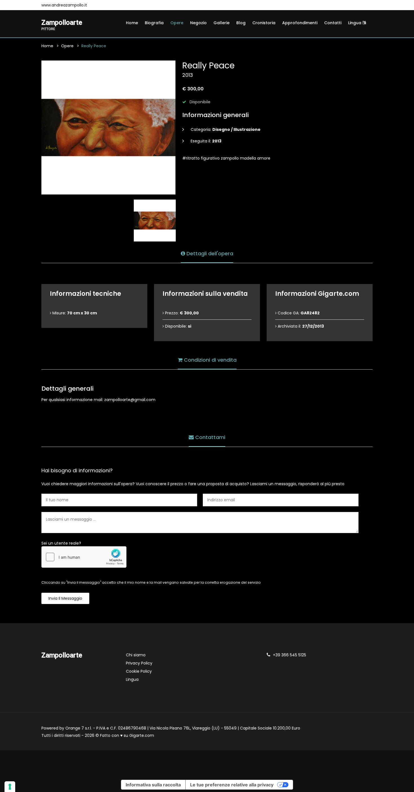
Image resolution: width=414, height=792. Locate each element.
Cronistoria (263, 23)
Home (132, 23)
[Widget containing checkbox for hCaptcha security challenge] (83, 557)
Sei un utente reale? (61, 543)
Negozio (198, 23)
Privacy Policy (139, 663)
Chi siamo (136, 655)
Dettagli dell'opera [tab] (209, 253)
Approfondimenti (299, 23)
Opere (176, 23)
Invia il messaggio (65, 598)
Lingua (355, 23)
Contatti (332, 23)
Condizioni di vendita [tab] (209, 359)
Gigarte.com (141, 735)
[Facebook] (98, 5)
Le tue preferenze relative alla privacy (231, 784)
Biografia (154, 23)
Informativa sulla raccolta (153, 784)
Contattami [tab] (209, 437)
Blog (241, 23)
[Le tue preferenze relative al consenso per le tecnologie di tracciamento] (10, 786)
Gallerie (221, 23)
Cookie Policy (139, 671)
